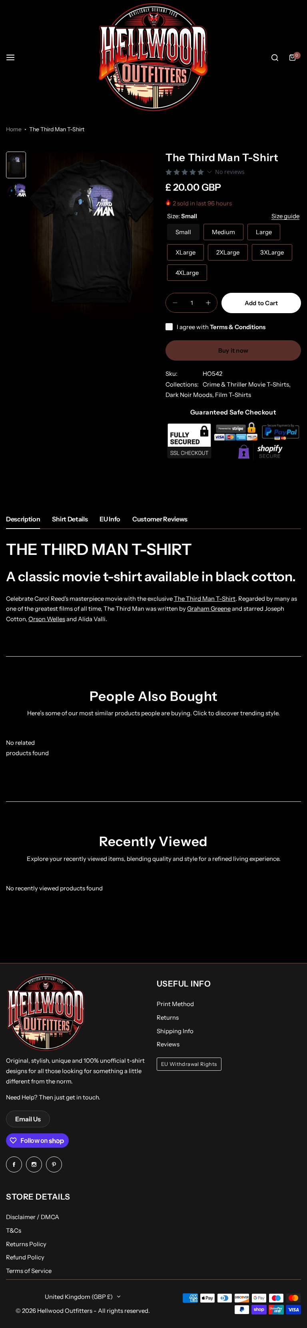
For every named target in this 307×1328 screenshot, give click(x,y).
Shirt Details (70, 519)
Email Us (28, 1119)
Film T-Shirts (233, 395)
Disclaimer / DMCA (32, 1217)
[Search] (274, 57)
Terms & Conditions (237, 327)
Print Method (175, 1004)
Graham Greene (209, 608)
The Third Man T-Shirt (204, 598)
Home (14, 129)
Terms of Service (29, 1271)
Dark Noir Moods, (190, 395)
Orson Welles (46, 619)
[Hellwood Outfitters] (153, 57)
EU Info (110, 519)
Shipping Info (175, 1031)
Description (23, 519)
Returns (168, 1017)
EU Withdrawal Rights (189, 1064)
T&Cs (13, 1230)
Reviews (168, 1044)
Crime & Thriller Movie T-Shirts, (247, 384)
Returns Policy (26, 1244)
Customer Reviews (159, 519)
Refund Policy (25, 1257)
